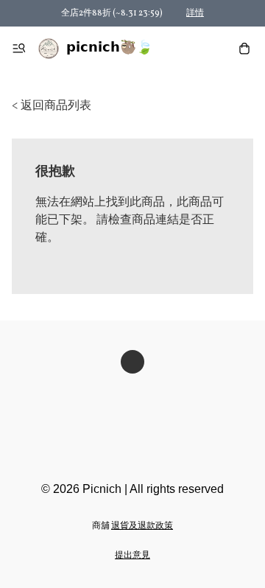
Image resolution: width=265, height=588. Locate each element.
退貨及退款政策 (142, 526)
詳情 (195, 13)
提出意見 (132, 555)
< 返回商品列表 (51, 106)
